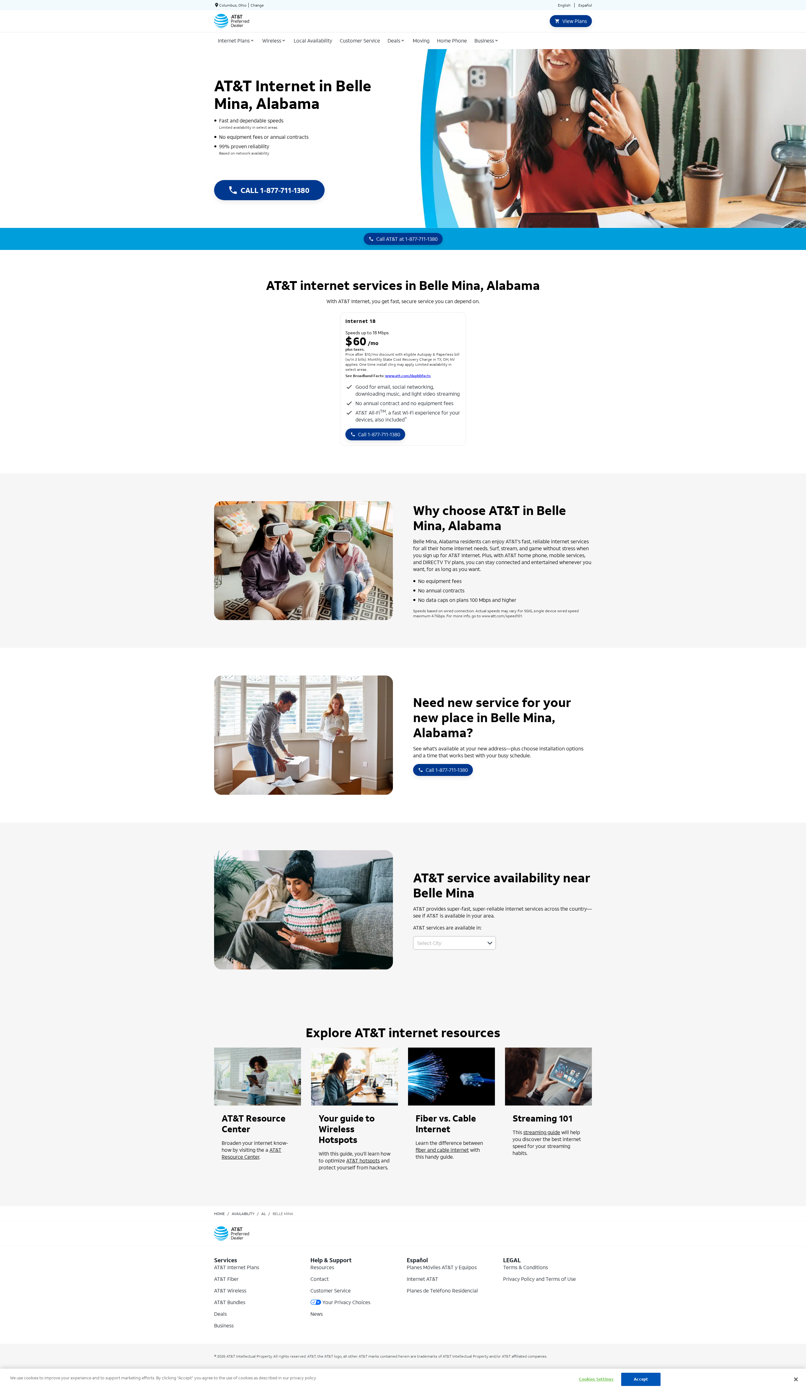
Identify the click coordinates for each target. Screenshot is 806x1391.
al (263, 1213)
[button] (490, 943)
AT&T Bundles (229, 1302)
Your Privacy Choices (346, 1302)
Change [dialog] (257, 5)
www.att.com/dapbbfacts (408, 375)
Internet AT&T (422, 1278)
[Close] (796, 1379)
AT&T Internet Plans (236, 1267)
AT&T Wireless (230, 1290)
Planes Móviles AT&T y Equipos (442, 1267)
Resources (322, 1267)
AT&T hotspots (363, 1160)
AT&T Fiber (226, 1278)
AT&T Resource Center (251, 1153)
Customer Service (330, 1290)
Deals (220, 1313)
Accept (641, 1379)
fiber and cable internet (442, 1149)
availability (243, 1213)
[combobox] (447, 942)
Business (224, 1325)
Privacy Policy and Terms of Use (539, 1278)
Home (219, 1213)
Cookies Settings (596, 1379)
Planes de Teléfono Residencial (442, 1290)
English (564, 5)
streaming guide (541, 1132)
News (316, 1313)
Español (585, 5)
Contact (319, 1278)
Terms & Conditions (525, 1267)
